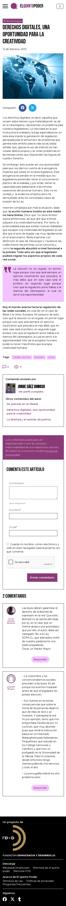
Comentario (16, 483)
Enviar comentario (42, 577)
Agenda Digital (22, 357)
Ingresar (59, 6)
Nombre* (15, 509)
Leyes (51, 357)
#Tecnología (13, 21)
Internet (39, 357)
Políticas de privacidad (40, 881)
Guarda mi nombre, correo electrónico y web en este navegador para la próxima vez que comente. (33, 548)
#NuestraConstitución (16, 867)
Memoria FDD (22, 871)
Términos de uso (13, 881)
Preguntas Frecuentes (16, 884)
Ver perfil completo (30, 391)
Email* (13, 527)
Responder (40, 659)
